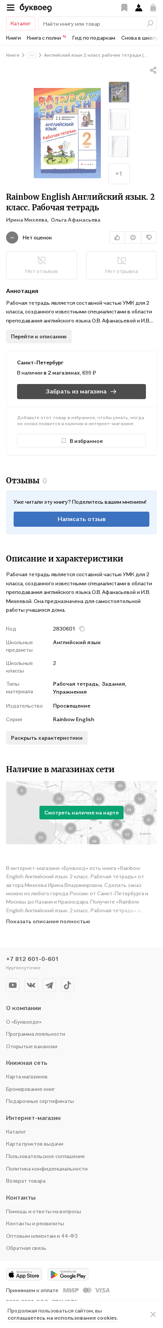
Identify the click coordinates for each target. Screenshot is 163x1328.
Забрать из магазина (76, 391)
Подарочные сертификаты (40, 1101)
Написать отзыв (82, 519)
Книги (13, 37)
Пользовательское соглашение (45, 1156)
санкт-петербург (40, 362)
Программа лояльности (35, 1033)
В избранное (86, 441)
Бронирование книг (30, 1089)
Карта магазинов (27, 1076)
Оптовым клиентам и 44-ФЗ (42, 1235)
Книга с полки (46, 37)
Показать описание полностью (48, 921)
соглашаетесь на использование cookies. (63, 1317)
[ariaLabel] (153, 1314)
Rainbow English (73, 719)
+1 (118, 173)
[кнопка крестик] (82, 628)
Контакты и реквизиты (35, 1223)
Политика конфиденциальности (47, 1168)
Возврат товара (25, 1180)
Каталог (21, 23)
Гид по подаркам (93, 37)
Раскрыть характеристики (47, 737)
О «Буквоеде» (24, 1021)
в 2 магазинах (62, 372)
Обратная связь (26, 1248)
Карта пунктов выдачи (34, 1143)
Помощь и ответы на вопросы (43, 1211)
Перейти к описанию (39, 336)
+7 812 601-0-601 (32, 958)
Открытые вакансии (31, 1046)
